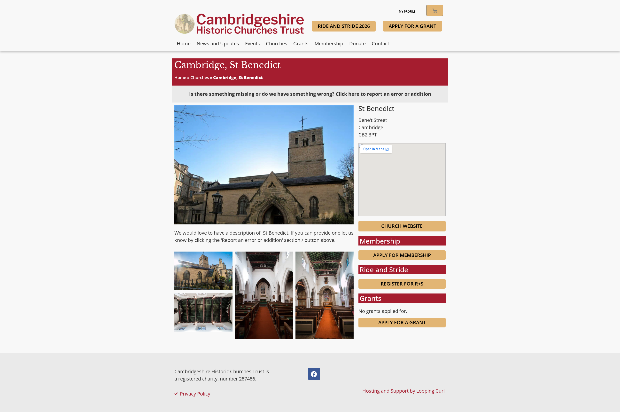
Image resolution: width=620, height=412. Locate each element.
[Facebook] (314, 374)
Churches (276, 43)
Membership (329, 43)
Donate (357, 43)
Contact (380, 43)
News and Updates (218, 43)
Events (252, 43)
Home (184, 43)
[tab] (310, 94)
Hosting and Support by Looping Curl (403, 391)
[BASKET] (434, 10)
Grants (301, 43)
